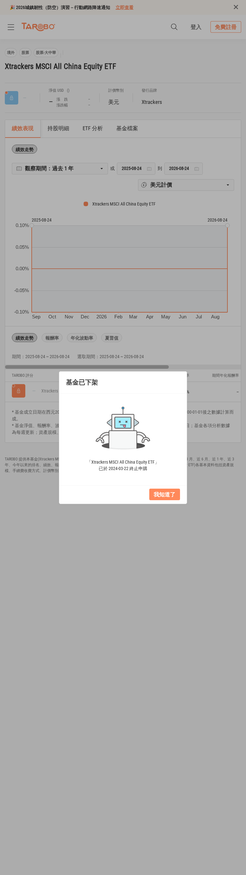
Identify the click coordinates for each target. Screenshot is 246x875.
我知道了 (165, 494)
